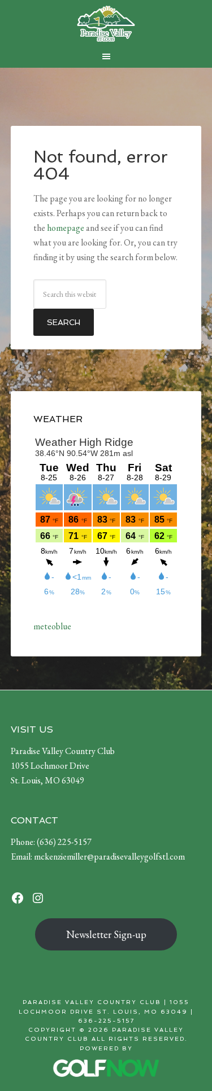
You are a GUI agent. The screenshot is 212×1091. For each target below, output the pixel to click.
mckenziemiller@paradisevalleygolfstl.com (109, 856)
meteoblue (52, 626)
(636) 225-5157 (64, 842)
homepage (65, 228)
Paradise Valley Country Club (106, 24)
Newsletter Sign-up (106, 934)
